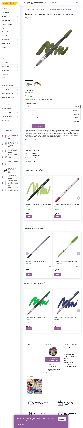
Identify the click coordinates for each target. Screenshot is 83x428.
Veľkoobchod (67, 358)
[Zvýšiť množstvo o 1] (31, 125)
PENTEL (34, 154)
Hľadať (47, 2)
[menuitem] (10, 9)
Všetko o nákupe (68, 347)
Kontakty (66, 360)
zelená (34, 158)
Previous (27, 253)
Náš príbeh (66, 352)
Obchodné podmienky (69, 364)
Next (78, 253)
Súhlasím (62, 419)
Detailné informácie (30, 139)
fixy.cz (49, 373)
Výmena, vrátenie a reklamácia (71, 356)
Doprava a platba (68, 350)
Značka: (29, 19)
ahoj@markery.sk (52, 364)
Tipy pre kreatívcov (68, 362)
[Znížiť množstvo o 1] (31, 127)
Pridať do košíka (39, 126)
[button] (27, 198)
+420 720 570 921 (52, 366)
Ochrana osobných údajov (70, 366)
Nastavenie (20, 424)
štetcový (34, 159)
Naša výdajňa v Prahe (69, 354)
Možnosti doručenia (47, 99)
